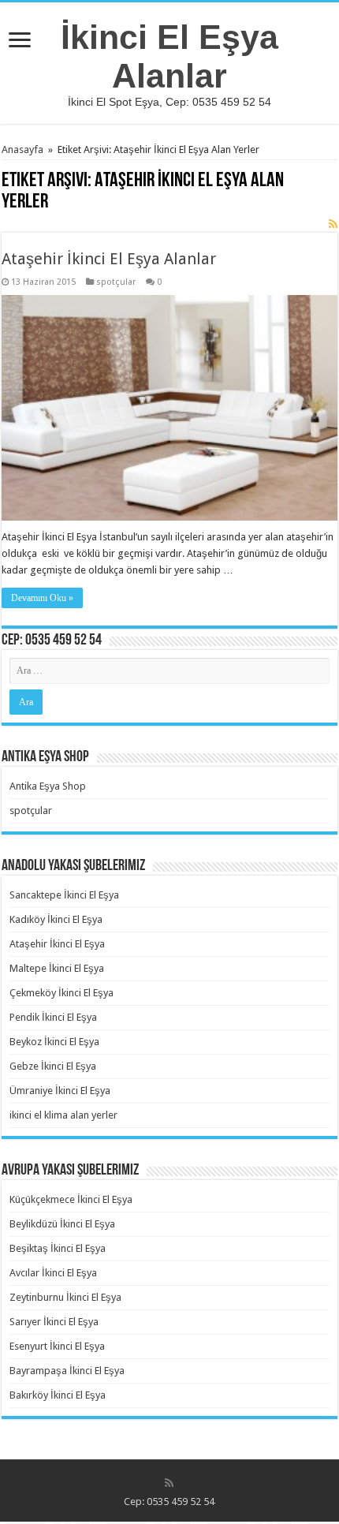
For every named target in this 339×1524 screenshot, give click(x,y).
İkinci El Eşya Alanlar (169, 56)
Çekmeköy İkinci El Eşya (61, 993)
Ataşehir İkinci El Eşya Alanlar (109, 258)
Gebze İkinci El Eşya (52, 1066)
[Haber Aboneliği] (333, 224)
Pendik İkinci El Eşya (53, 1017)
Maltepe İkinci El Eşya (56, 968)
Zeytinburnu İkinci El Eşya (65, 1297)
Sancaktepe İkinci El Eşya (64, 895)
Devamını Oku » (42, 597)
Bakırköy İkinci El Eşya (57, 1395)
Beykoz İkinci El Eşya (54, 1042)
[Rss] (169, 1483)
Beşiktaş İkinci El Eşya (57, 1248)
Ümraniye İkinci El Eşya (59, 1090)
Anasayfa (22, 149)
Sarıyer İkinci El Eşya (54, 1322)
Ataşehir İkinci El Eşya (57, 944)
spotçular (116, 282)
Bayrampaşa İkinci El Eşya (67, 1370)
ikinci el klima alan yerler (63, 1115)
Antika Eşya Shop (47, 786)
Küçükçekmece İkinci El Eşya (70, 1199)
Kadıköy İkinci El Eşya (55, 919)
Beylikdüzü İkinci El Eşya (62, 1224)
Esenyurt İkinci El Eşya (57, 1346)
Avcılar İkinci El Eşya (53, 1273)
